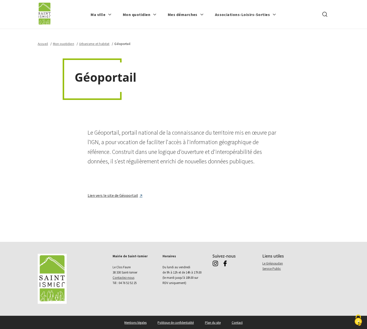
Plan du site (213, 323)
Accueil (43, 44)
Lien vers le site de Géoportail (113, 195)
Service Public (271, 269)
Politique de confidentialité (176, 323)
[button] (101, 14)
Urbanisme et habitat (94, 44)
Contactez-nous (123, 278)
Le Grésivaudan (272, 263)
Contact (237, 323)
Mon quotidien (63, 44)
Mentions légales (135, 323)
